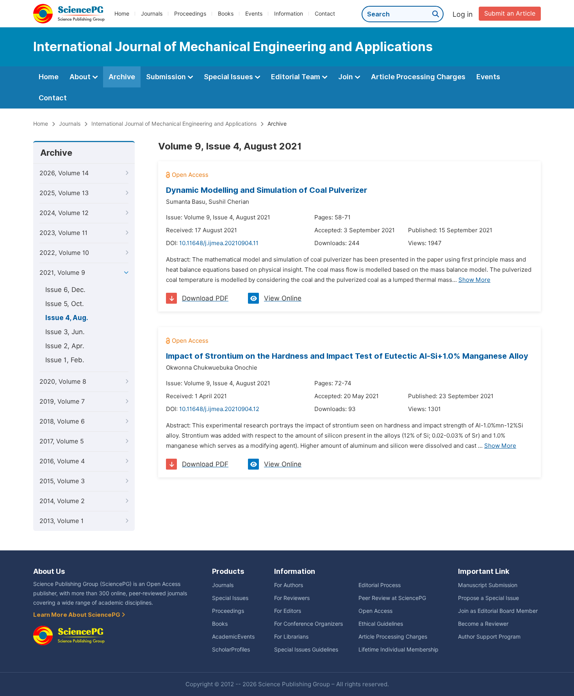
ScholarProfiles (231, 649)
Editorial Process (379, 585)
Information (288, 14)
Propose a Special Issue (488, 598)
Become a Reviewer (483, 624)
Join (346, 77)
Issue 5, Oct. (64, 304)
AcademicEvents (233, 637)
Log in (463, 14)
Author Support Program (489, 637)
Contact (325, 14)
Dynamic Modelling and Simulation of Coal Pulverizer (266, 190)
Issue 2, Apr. (64, 346)
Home (121, 14)
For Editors (287, 611)
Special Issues (229, 77)
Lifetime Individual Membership (398, 649)
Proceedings (190, 14)
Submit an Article (509, 13)
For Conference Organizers (308, 624)
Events (253, 14)
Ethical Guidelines (380, 624)
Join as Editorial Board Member (498, 611)
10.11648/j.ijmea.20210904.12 (219, 409)
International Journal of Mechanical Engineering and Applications (174, 124)
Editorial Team (296, 77)
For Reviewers (292, 598)
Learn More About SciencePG (77, 614)
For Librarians (291, 637)
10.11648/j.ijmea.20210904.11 (218, 243)
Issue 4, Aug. (66, 318)
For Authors (288, 585)
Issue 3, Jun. (65, 332)
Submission (166, 77)
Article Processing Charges (418, 77)
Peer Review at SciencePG (392, 598)
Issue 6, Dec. (65, 290)
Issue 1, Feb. (64, 360)
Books (226, 14)
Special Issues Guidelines (306, 649)
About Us (49, 571)
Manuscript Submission (487, 585)
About (81, 77)
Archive (122, 77)
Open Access (375, 611)
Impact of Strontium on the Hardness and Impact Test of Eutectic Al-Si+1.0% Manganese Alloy (347, 356)
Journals (151, 14)
